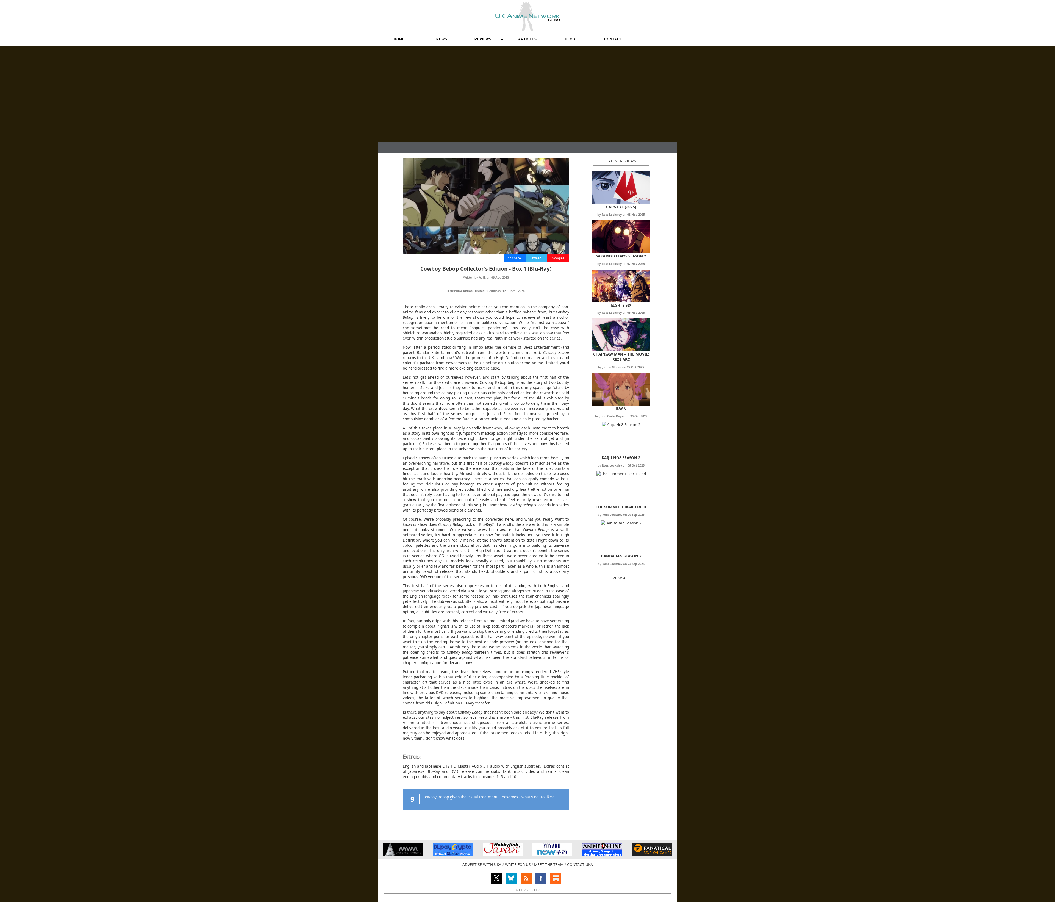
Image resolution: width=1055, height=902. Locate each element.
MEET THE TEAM (548, 864)
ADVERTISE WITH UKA (481, 864)
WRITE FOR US (518, 864)
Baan (621, 408)
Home (399, 39)
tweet (536, 258)
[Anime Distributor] (403, 854)
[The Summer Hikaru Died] (621, 473)
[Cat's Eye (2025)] (621, 202)
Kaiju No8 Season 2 (621, 457)
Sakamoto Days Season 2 (621, 256)
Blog (570, 39)
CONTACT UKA (580, 864)
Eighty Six (621, 305)
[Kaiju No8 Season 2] (621, 424)
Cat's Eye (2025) (621, 206)
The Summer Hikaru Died (621, 506)
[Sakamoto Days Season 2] (621, 251)
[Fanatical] (652, 854)
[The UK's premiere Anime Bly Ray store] (602, 854)
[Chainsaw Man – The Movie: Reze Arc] (621, 350)
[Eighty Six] (621, 301)
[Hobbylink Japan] (503, 854)
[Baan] (621, 404)
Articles (527, 39)
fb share (514, 258)
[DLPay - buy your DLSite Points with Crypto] (453, 854)
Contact (613, 39)
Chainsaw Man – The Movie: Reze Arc (621, 356)
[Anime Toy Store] (552, 854)
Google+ (558, 258)
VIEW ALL (621, 578)
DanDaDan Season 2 (621, 556)
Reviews (483, 39)
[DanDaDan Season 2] (621, 523)
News (441, 39)
